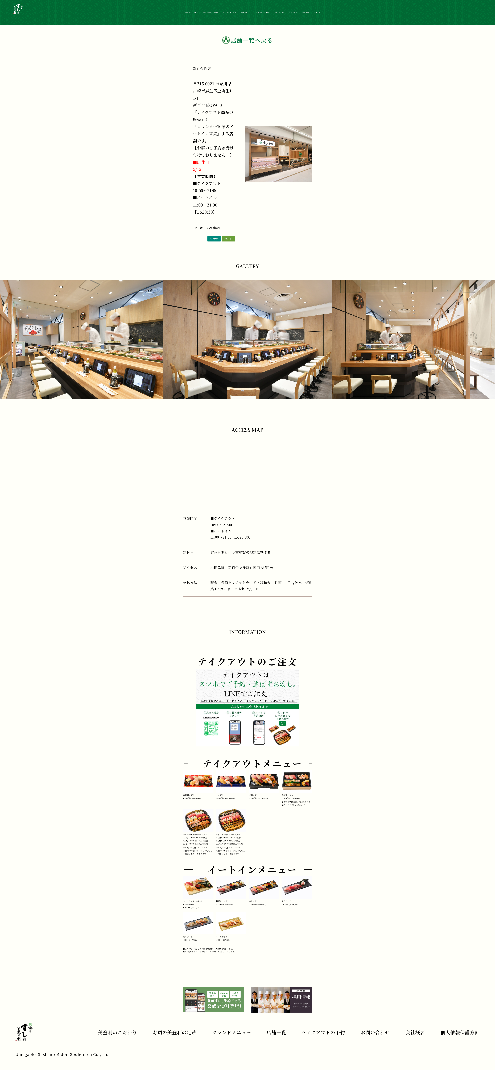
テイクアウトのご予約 (261, 12)
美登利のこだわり (191, 12)
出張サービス (319, 12)
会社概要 (305, 12)
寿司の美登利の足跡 (210, 12)
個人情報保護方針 (460, 1032)
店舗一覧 (244, 12)
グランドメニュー (229, 12)
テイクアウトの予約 (323, 1032)
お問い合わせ (279, 12)
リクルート (293, 12)
